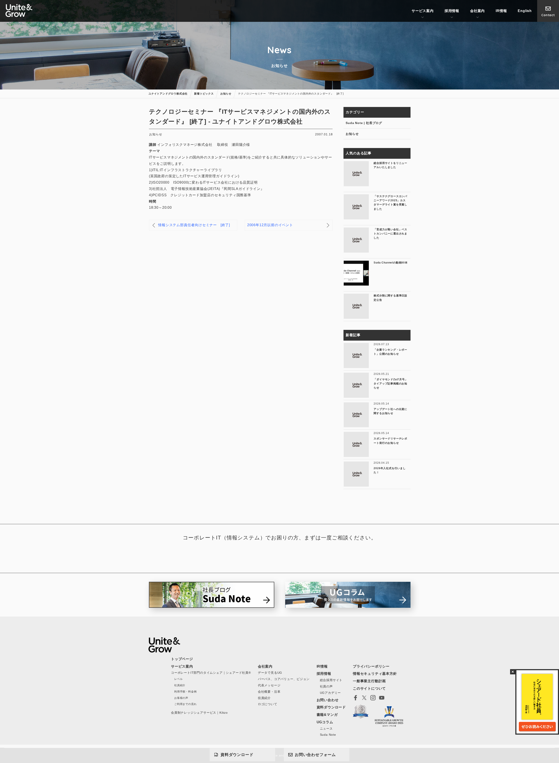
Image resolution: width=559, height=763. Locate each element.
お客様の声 (181, 697)
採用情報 (452, 11)
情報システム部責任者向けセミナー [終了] (194, 225)
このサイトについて (369, 688)
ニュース (326, 728)
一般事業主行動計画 (369, 681)
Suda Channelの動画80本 (390, 262)
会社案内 (477, 11)
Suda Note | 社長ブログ (364, 123)
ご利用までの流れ (185, 704)
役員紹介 (264, 698)
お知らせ (352, 134)
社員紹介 (179, 685)
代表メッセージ (269, 685)
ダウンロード (237, 755)
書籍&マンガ (327, 714)
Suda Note (328, 734)
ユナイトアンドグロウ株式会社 (19, 10)
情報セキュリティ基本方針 (375, 673)
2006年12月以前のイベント (270, 225)
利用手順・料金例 (185, 691)
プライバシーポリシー (371, 666)
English (525, 11)
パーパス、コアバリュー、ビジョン (284, 679)
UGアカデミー (330, 692)
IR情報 (501, 11)
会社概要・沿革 (269, 691)
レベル (178, 678)
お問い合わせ (315, 755)
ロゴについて (267, 704)
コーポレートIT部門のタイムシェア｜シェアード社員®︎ (211, 672)
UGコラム (325, 722)
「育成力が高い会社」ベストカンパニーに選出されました (390, 233)
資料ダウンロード (331, 707)
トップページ (182, 659)
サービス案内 (423, 11)
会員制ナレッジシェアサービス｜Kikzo (199, 712)
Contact (548, 15)
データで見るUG (270, 672)
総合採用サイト (331, 680)
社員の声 (326, 686)
